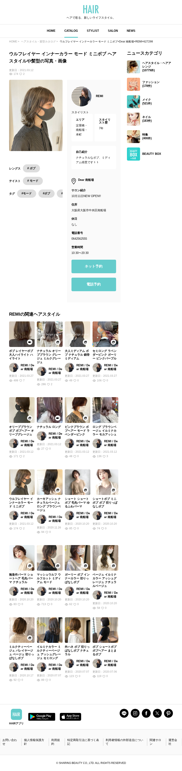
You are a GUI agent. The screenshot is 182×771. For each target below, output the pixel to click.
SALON (113, 30)
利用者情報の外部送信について (124, 741)
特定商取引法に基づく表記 (83, 741)
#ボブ (46, 193)
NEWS (131, 30)
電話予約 (94, 284)
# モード (32, 180)
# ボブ (31, 168)
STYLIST (93, 30)
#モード (27, 193)
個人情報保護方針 (34, 741)
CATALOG (71, 30)
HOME (51, 30)
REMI (99, 96)
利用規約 (55, 741)
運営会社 (172, 741)
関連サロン (155, 741)
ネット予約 (94, 266)
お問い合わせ (9, 741)
